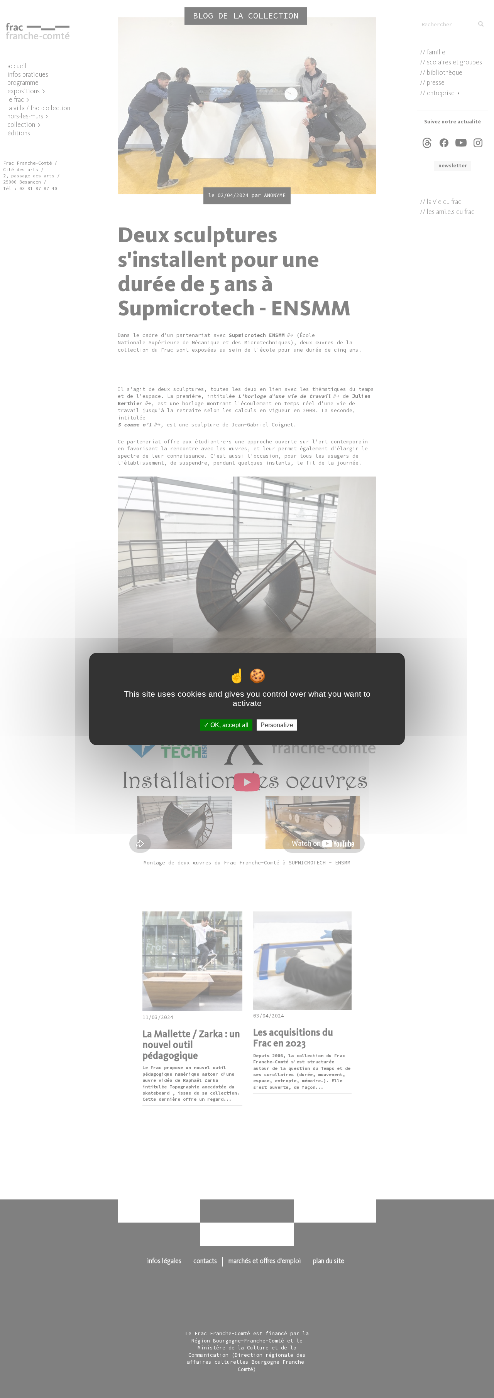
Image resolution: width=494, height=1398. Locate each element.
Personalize (277, 725)
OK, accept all (229, 725)
